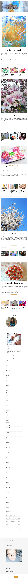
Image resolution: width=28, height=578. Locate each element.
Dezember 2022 (8, 425)
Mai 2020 (7, 477)
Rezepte (21, 281)
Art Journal (15, 515)
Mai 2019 (7, 497)
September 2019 (8, 490)
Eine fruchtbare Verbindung (9, 571)
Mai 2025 (7, 380)
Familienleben (12, 521)
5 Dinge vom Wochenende (9, 545)
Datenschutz (9, 353)
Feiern (16, 521)
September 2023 (8, 410)
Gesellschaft (8, 524)
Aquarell (6, 47)
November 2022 (8, 427)
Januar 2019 (7, 504)
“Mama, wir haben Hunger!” (14, 283)
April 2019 (7, 499)
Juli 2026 (7, 360)
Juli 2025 (7, 378)
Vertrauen (15, 533)
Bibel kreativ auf (9, 572)
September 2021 (8, 450)
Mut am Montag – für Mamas (14, 233)
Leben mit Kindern (17, 281)
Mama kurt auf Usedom (9, 547)
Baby (19, 515)
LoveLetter (8, 530)
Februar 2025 (7, 385)
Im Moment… (12, 74)
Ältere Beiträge (4, 312)
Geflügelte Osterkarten (5, 307)
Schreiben (7, 533)
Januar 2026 (7, 368)
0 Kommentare (25, 180)
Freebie (19, 521)
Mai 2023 (7, 417)
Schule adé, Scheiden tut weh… (9, 540)
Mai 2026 (7, 363)
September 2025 (8, 375)
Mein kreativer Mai (8, 543)
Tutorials (17, 165)
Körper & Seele (11, 281)
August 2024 (7, 393)
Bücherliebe (14, 518)
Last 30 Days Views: (8, 511)
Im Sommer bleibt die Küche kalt (10, 542)
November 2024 (8, 390)
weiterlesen (14, 62)
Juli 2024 (7, 395)
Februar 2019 (7, 502)
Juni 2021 (7, 455)
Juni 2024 (7, 397)
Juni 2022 (7, 435)
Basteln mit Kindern (11, 47)
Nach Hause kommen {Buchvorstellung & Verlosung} (22, 140)
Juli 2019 (7, 494)
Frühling (16, 47)
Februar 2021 (7, 462)
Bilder (7, 518)
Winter (19, 533)
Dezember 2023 (8, 407)
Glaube (13, 524)
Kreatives (15, 527)
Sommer (11, 533)
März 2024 (7, 402)
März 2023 (7, 420)
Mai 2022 (7, 437)
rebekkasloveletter (4, 180)
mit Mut (2, 256)
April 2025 (7, 382)
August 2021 (7, 452)
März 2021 (7, 460)
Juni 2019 (7, 495)
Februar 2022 (7, 442)
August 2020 (7, 472)
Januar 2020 (7, 484)
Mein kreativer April (14, 50)
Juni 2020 (7, 475)
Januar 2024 (7, 405)
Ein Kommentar (25, 247)
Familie (7, 521)
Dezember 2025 (8, 370)
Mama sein (12, 530)
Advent (7, 515)
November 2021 (8, 447)
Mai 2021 (7, 457)
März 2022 (7, 440)
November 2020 (8, 467)
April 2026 (7, 365)
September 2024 (8, 392)
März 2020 (7, 480)
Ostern (18, 48)
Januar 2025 (7, 387)
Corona (19, 518)
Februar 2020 (7, 482)
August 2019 (7, 492)
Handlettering (20, 47)
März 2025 (7, 383)
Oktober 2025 (7, 373)
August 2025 (7, 377)
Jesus (12, 527)
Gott (15, 524)
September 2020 (8, 470)
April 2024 (7, 400)
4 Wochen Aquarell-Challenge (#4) (14, 167)
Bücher (10, 518)
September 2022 (8, 430)
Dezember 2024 (8, 388)
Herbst (19, 524)
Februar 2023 (7, 422)
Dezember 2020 (8, 465)
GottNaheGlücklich (8, 568)
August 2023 (7, 412)
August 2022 (7, 432)
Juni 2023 (7, 415)
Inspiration (8, 527)
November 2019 (8, 487)
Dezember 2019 (8, 485)
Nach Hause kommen (8, 565)
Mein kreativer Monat (12, 48)
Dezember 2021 (8, 445)
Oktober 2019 (7, 489)
